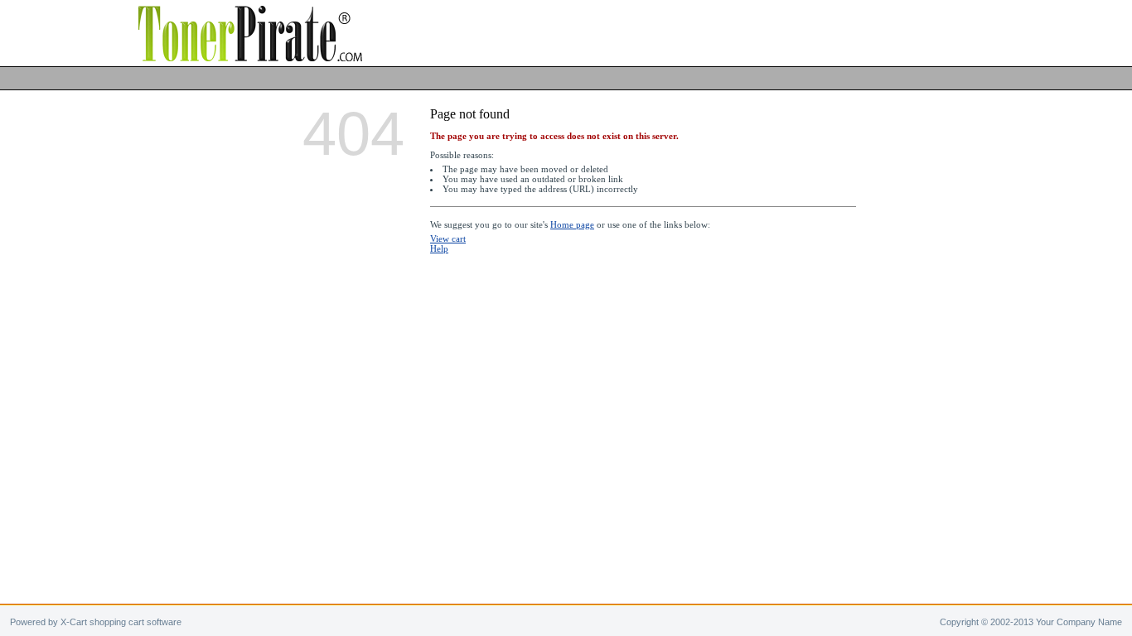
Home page (572, 224)
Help (439, 248)
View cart (448, 238)
